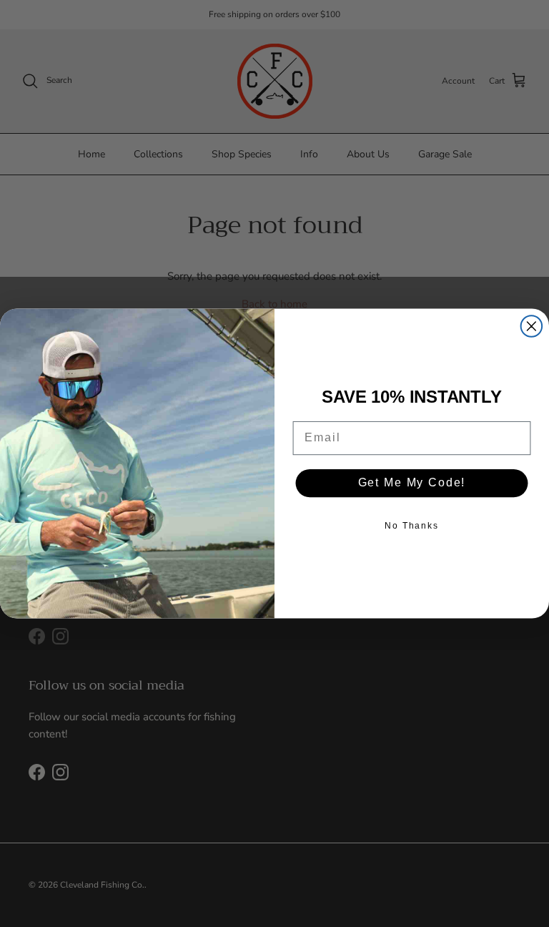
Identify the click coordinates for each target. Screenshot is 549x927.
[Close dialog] (532, 326)
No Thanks (412, 526)
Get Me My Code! (412, 483)
